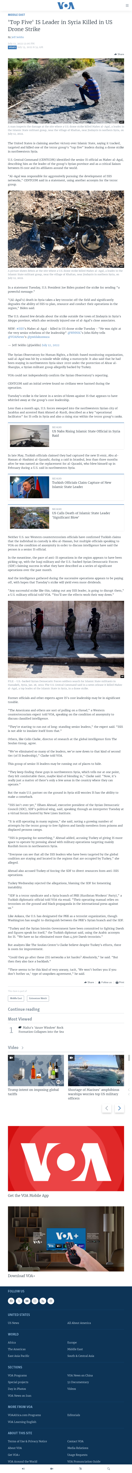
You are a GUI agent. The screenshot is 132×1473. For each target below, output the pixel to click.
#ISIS (20, 328)
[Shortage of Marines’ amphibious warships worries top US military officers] (96, 1070)
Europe (72, 1342)
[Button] (119, 54)
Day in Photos (17, 1388)
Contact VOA (75, 1441)
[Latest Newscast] (23, 1468)
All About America (79, 1323)
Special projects (18, 1382)
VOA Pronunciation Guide (83, 1461)
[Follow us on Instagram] (35, 1301)
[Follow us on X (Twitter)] (19, 1301)
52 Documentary (78, 1382)
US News (13, 1323)
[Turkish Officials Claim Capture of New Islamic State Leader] (29, 487)
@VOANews (16, 337)
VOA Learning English (22, 1421)
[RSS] (43, 1301)
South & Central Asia (80, 1356)
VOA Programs (17, 1375)
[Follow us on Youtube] (27, 1301)
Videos (71, 1388)
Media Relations (77, 1448)
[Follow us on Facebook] (11, 1301)
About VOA (15, 1448)
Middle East (16, 15)
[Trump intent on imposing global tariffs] (36, 1070)
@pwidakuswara (38, 337)
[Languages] (80, 1468)
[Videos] (52, 1468)
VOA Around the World (22, 1461)
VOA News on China (80, 1375)
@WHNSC (74, 332)
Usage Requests (77, 1454)
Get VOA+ (14, 1454)
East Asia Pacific (18, 1356)
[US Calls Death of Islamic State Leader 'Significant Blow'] (29, 518)
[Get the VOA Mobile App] (66, 1158)
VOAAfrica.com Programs (24, 1415)
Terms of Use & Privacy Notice (27, 1441)
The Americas (17, 1349)
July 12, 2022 (50, 345)
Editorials (73, 1415)
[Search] (108, 1468)
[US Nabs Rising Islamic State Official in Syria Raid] (29, 436)
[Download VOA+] (66, 1238)
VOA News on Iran (19, 1395)
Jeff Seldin (18, 37)
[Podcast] (50, 1301)
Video (13, 1048)
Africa (12, 1342)
